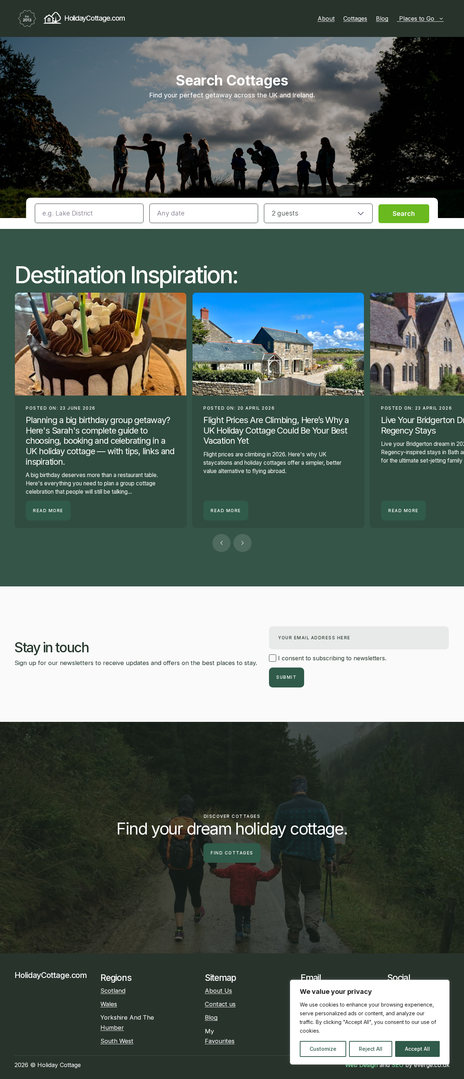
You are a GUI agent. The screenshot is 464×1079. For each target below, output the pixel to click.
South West (116, 1041)
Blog (382, 18)
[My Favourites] (447, 18)
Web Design (361, 1064)
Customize (323, 1049)
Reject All (370, 1049)
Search (404, 213)
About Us (218, 990)
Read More (48, 510)
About (326, 18)
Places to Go (416, 18)
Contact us (220, 1004)
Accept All (417, 1049)
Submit (286, 677)
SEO (397, 1064)
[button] (318, 213)
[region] (370, 1022)
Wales (108, 1004)
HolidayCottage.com (94, 18)
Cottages (355, 18)
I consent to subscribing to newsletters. (331, 658)
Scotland (112, 990)
